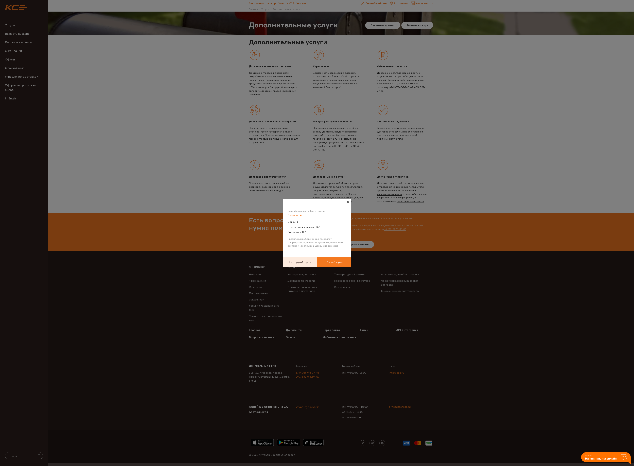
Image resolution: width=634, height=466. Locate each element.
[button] (606, 458)
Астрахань (295, 215)
